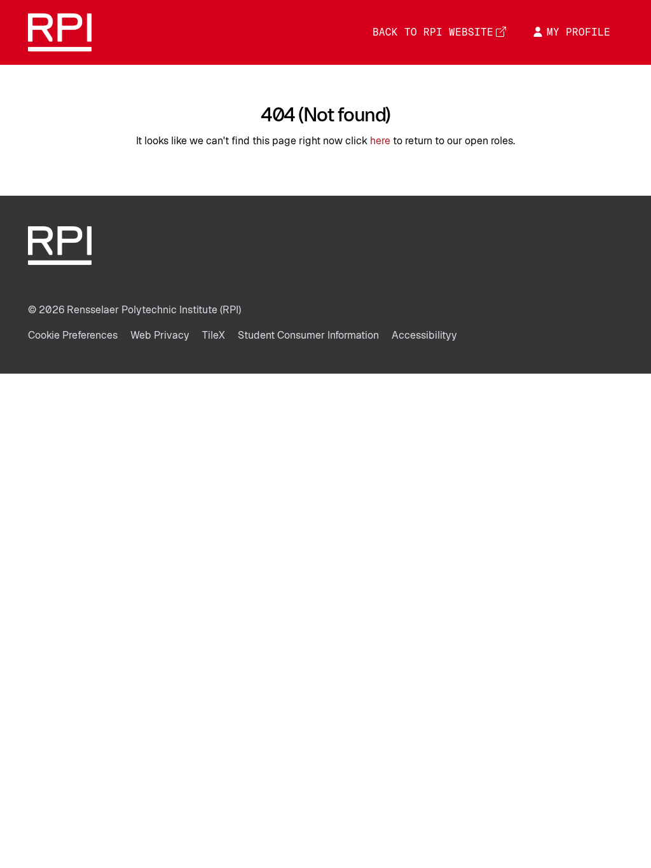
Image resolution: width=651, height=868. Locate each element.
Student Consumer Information (308, 335)
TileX (213, 335)
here (380, 140)
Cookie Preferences (73, 335)
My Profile (578, 32)
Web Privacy (159, 335)
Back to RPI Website (433, 32)
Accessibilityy (424, 335)
